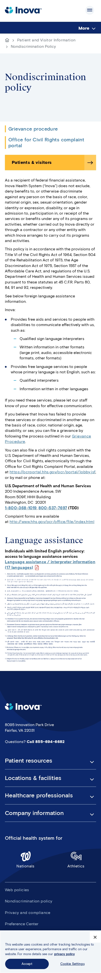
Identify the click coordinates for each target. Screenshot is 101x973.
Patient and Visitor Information (46, 40)
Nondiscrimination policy (28, 901)
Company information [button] (34, 813)
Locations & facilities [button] (33, 778)
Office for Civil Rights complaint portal (46, 142)
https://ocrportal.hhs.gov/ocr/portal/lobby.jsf (52, 472)
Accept (27, 964)
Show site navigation (89, 10)
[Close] (95, 937)
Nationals (25, 866)
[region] (50, 951)
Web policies (17, 890)
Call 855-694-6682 (46, 741)
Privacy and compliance (27, 912)
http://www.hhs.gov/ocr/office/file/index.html (52, 521)
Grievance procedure (33, 129)
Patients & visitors (32, 162)
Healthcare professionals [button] (39, 795)
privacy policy (64, 954)
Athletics (76, 866)
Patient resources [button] (28, 760)
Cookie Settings (72, 964)
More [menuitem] (83, 28)
